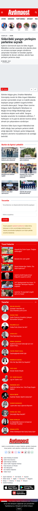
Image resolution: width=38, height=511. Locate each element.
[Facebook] (6, 452)
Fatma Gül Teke (15, 412)
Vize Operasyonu (15, 336)
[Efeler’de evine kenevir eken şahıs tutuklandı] (28, 152)
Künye (18, 481)
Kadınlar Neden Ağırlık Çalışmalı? (21, 397)
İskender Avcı (15, 385)
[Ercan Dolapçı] (5, 308)
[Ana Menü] (2, 12)
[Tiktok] (25, 452)
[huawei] (19, 493)
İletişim (25, 481)
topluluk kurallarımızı (18, 226)
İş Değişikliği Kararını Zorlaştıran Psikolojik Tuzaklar (21, 423)
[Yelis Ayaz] (5, 369)
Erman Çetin (14, 429)
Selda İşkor (14, 394)
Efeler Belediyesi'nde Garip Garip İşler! (22, 432)
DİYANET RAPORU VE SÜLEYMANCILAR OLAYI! (18, 309)
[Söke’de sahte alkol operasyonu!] (10, 185)
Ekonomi (22, 479)
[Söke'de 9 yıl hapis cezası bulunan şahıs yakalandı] (10, 152)
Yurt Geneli (18, 477)
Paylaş (5, 89)
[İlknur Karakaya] (5, 404)
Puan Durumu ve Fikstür (11, 466)
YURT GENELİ (20, 19)
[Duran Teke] (5, 317)
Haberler (4, 35)
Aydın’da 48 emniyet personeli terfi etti (25, 192)
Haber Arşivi (7, 472)
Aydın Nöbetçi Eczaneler (11, 458)
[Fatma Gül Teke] (5, 413)
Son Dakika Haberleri (10, 470)
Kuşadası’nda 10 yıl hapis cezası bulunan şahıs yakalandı (27, 176)
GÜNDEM (11, 19)
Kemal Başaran (15, 341)
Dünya (5, 481)
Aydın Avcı (13, 334)
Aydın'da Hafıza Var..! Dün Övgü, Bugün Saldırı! (22, 388)
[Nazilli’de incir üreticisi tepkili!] (10, 168)
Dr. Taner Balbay (16, 377)
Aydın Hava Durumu (9, 460)
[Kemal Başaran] (5, 343)
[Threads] (28, 452)
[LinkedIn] (19, 452)
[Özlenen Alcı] (5, 326)
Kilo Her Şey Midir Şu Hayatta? (20, 362)
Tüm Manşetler (8, 468)
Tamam (19, 508)
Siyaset (26, 477)
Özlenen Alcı (14, 325)
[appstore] (11, 488)
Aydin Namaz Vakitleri (10, 462)
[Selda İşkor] (5, 396)
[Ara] (36, 12)
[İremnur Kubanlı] (5, 361)
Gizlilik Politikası (8, 483)
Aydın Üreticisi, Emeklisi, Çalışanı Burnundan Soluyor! (21, 318)
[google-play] (27, 488)
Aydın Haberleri (7, 477)
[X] (9, 452)
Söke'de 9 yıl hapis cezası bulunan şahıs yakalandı (9, 159)
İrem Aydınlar (15, 420)
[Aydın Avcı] (5, 335)
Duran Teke (14, 315)
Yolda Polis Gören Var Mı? (18, 327)
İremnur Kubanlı (16, 360)
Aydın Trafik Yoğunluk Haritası (12, 464)
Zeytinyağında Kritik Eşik (18, 353)
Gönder (5, 220)
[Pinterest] (12, 452)
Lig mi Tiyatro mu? (16, 379)
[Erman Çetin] (5, 430)
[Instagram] (15, 452)
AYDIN (3, 19)
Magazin (30, 479)
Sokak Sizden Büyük (16, 371)
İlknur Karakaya (16, 403)
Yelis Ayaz (13, 368)
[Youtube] (22, 452)
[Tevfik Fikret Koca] (5, 352)
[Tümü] (35, 302)
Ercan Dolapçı (15, 306)
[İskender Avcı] (5, 387)
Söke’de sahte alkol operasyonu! (7, 192)
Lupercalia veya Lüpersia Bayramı (21, 405)
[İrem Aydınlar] (5, 422)
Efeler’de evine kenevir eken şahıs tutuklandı (28, 159)
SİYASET (30, 19)
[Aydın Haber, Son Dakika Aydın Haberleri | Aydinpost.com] (19, 12)
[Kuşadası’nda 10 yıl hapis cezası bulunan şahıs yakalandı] (28, 168)
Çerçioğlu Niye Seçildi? (17, 414)
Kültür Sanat (6, 479)
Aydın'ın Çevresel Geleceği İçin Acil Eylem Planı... (21, 345)
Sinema (11, 481)
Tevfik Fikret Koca (16, 351)
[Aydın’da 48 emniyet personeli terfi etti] (28, 185)
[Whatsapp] (32, 452)
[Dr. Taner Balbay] (5, 378)
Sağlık (15, 479)
